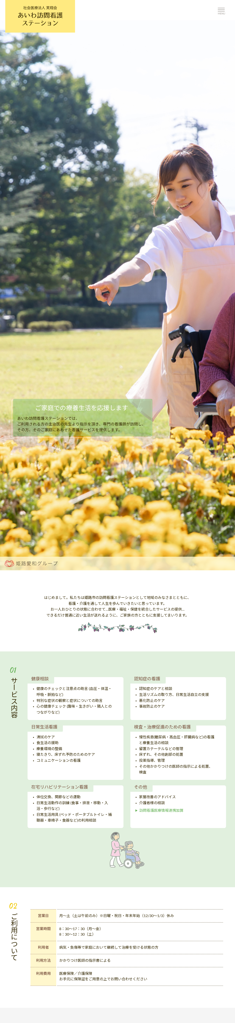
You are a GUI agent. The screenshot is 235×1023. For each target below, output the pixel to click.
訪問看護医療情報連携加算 (161, 810)
